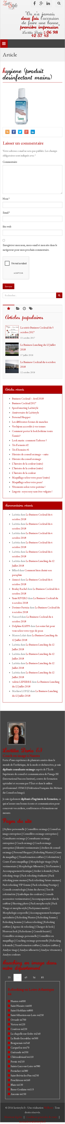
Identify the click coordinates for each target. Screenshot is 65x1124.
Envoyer (8, 286)
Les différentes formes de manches (30, 422)
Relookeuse (25, 931)
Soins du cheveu (36, 889)
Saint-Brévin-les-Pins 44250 (25, 1075)
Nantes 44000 (18, 1001)
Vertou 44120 (18, 1024)
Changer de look (45, 926)
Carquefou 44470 (20, 1047)
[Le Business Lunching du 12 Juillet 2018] (12, 349)
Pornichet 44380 (19, 1071)
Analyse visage (10, 950)
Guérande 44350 (19, 1052)
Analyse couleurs (11, 954)
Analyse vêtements (51, 950)
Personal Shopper (21, 417)
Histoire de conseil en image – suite (30, 454)
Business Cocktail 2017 (24, 403)
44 (17, 977)
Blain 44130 (17, 1085)
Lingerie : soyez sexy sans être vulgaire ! (32, 491)
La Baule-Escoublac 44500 (24, 1038)
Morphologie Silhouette (31, 866)
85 (42, 977)
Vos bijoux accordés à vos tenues (29, 426)
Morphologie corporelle (16, 912)
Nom (6, 198)
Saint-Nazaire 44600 (21, 1006)
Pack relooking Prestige (45, 885)
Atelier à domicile (43, 871)
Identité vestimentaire (28, 847)
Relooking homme (12, 922)
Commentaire (10, 162)
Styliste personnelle (14, 829)
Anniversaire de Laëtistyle (25, 412)
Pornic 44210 (17, 1061)
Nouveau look (10, 931)
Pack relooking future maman (44, 880)
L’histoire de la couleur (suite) (27, 463)
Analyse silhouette (30, 950)
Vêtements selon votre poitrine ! (28, 487)
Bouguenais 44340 (20, 1043)
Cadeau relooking (33, 922)
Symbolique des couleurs (30, 894)
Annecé (16, 579)
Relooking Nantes (44, 852)
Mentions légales (13, 1117)
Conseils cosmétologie (14, 889)
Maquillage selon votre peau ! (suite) (31, 477)
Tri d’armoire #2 (20, 445)
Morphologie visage (41, 861)
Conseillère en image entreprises (40, 833)
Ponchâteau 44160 (20, 1080)
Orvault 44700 (18, 1019)
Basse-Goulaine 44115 (22, 1089)
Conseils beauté (42, 931)
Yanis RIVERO (20, 598)
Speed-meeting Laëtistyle (25, 408)
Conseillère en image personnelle (20, 936)
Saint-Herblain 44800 (22, 1010)
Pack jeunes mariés (39, 908)
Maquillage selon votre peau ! (27, 482)
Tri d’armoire (53, 866)
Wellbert (49, 1107)
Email (6, 212)
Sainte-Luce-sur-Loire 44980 (25, 1066)
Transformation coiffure (31, 857)
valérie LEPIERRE (21, 682)
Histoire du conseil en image (26, 459)
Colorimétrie (53, 857)
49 (25, 977)
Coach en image (24, 843)
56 (34, 977)
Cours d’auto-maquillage (16, 861)
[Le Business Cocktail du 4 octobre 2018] (12, 366)
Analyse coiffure (50, 945)
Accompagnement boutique (17, 871)
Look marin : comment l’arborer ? (29, 440)
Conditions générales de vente (42, 1117)
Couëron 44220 (19, 1029)
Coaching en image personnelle (32, 940)
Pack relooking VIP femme (17, 885)
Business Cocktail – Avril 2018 (28, 398)
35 (9, 977)
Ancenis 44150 (18, 1094)
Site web (7, 226)
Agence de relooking (23, 926)
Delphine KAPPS (21, 626)
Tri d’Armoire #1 (20, 449)
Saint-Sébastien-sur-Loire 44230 (27, 1015)
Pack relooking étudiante (34, 875)
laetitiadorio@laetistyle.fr (32, 1121)
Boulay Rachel (19, 589)
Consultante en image (14, 838)
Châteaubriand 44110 (22, 1057)
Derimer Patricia (20, 607)
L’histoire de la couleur (24, 473)
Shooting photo (20, 903)
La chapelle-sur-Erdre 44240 (25, 1033)
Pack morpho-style (41, 903)
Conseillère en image (37, 829)
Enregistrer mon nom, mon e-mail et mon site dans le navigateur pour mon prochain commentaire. (30, 247)
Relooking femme (47, 917)
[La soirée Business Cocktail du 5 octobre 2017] (12, 332)
